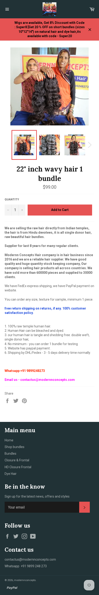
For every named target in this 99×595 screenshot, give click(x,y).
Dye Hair (11, 474)
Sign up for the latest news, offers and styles (37, 496)
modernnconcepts (25, 580)
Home (9, 440)
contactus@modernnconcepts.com (30, 559)
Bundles (10, 453)
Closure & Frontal (17, 460)
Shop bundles (14, 447)
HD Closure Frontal (18, 467)
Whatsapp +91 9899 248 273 (26, 566)
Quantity (12, 199)
